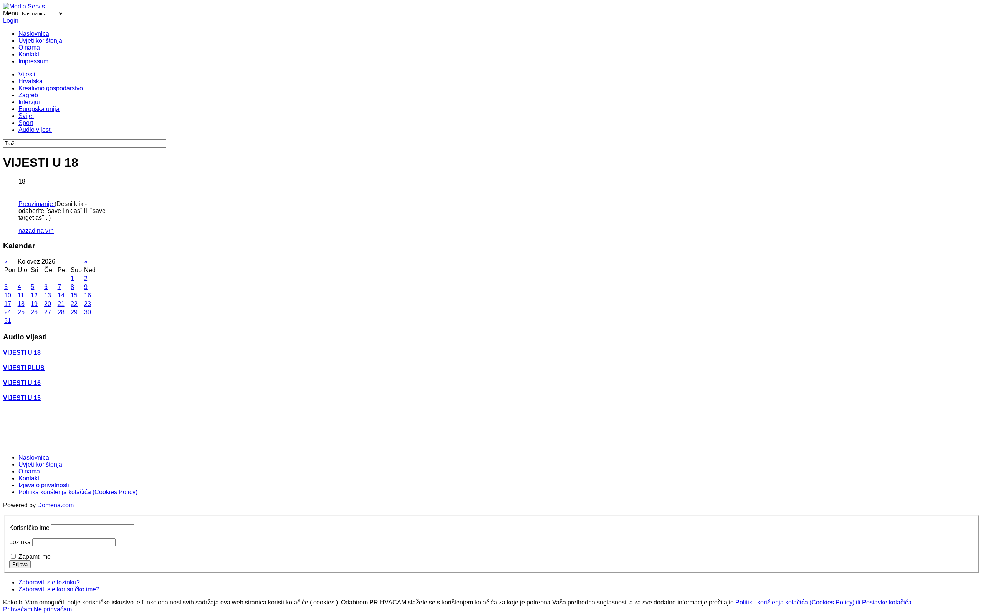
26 (34, 312)
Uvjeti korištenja (40, 40)
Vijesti (26, 74)
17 (7, 304)
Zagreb (28, 95)
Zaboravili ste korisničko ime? (58, 589)
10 (7, 295)
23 (87, 304)
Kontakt (28, 54)
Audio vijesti (35, 129)
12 (34, 295)
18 (21, 304)
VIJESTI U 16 (22, 383)
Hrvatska (30, 81)
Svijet (26, 116)
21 (61, 304)
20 (47, 304)
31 (7, 320)
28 (61, 312)
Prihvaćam (17, 609)
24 (7, 312)
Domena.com (55, 505)
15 (74, 295)
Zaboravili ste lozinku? (49, 582)
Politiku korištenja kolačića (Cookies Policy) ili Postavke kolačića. (824, 602)
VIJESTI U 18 (22, 352)
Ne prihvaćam (53, 609)
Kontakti (29, 478)
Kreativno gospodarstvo (50, 88)
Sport (25, 123)
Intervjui (29, 102)
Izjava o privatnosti (43, 485)
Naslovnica (33, 33)
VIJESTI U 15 (22, 398)
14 (61, 295)
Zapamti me (34, 556)
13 (47, 295)
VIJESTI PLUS (24, 368)
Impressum (33, 61)
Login (10, 20)
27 (47, 312)
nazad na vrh (36, 230)
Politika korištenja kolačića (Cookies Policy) (77, 492)
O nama (29, 47)
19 (34, 304)
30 (87, 312)
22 (74, 304)
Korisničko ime (29, 528)
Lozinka (20, 542)
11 (21, 295)
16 (87, 295)
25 (21, 312)
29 (74, 312)
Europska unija (39, 109)
